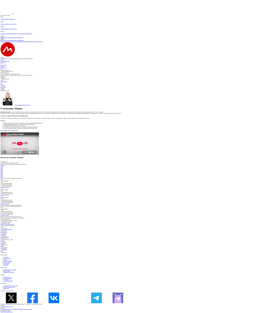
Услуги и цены (7, 258)
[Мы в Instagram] (75, 302)
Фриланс (3, 241)
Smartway (3, 243)
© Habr (2, 305)
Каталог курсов (7, 262)
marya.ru (3, 60)
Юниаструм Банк (5, 237)
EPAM (2, 246)
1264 (10, 304)
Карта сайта (6, 263)
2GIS (2, 251)
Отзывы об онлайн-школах (9, 269)
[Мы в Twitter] (11, 302)
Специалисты (8, 41)
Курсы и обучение (16, 41)
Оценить (3, 165)
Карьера (8, 311)
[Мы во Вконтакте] (54, 302)
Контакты (5, 265)
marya (2, 84)
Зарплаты (37, 41)
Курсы (11, 311)
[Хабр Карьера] (6, 14)
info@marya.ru (4, 81)
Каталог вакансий (7, 261)
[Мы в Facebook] (32, 302)
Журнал (41, 41)
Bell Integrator (4, 232)
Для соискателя (7, 277)
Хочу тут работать (5, 61)
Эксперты (23, 41)
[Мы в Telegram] (96, 302)
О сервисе (5, 257)
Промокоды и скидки (8, 272)
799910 (18, 304)
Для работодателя (7, 278)
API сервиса (6, 279)
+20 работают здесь (5, 223)
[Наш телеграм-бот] (118, 302)
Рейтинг (33, 41)
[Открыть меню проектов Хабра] (1, 12)
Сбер (2, 226)
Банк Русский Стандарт (6, 229)
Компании (28, 41)
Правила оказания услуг (9, 287)
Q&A (4, 311)
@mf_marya (3, 86)
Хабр (2, 311)
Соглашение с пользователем (10, 285)
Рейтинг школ (6, 271)
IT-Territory (3, 234)
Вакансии (3, 41)
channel (2, 89)
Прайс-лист (6, 288)
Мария (2, 57)
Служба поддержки (8, 281)
